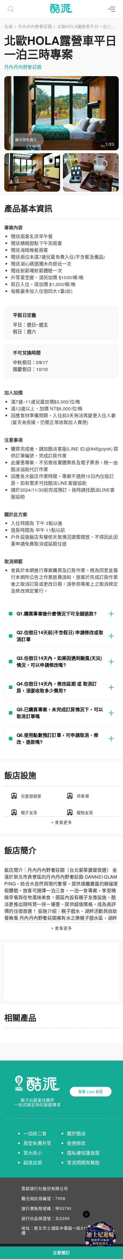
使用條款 (76, 1143)
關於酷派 (76, 1133)
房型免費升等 (37, 1143)
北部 (8, 26)
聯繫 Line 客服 (90, 1091)
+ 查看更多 (61, 822)
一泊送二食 (35, 1133)
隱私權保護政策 (83, 1152)
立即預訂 (61, 1252)
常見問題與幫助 (83, 1162)
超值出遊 (32, 1162)
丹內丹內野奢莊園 (35, 26)
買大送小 (32, 1152)
